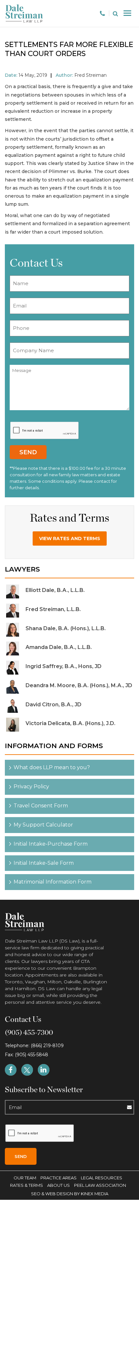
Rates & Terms (26, 1185)
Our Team (25, 1177)
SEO (36, 1193)
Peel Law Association (100, 1185)
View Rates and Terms (69, 538)
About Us (58, 1185)
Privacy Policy (31, 786)
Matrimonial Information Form (52, 882)
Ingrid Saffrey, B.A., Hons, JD (64, 666)
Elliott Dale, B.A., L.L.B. (55, 590)
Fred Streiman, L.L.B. (53, 609)
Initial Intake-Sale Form (44, 863)
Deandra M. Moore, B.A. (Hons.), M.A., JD (79, 685)
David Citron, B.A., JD (53, 704)
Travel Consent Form (41, 806)
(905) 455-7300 (29, 1032)
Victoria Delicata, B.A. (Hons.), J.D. (70, 723)
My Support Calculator (43, 825)
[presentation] (44, 431)
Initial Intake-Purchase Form (51, 844)
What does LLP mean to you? (52, 767)
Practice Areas (58, 1177)
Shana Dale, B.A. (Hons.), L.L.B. (66, 628)
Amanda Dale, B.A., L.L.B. (59, 647)
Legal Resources (101, 1177)
